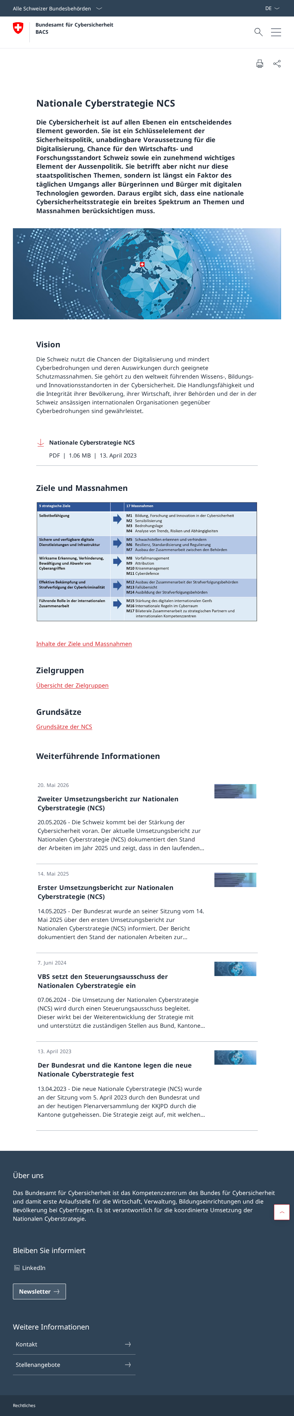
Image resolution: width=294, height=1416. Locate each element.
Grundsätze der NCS (64, 727)
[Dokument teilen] (276, 63)
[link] (146, 819)
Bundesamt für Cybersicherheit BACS (75, 28)
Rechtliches (24, 1405)
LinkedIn (34, 1268)
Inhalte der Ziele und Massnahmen (84, 644)
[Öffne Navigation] (276, 32)
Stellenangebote (38, 1365)
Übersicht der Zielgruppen (72, 685)
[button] (282, 1212)
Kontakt (26, 1344)
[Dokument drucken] (259, 63)
